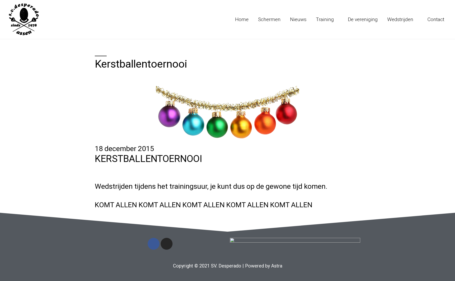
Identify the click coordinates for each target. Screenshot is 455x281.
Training (325, 19)
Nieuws (298, 19)
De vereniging (363, 19)
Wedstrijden (400, 19)
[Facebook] (153, 244)
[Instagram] (167, 244)
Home (242, 19)
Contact (435, 19)
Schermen (269, 19)
